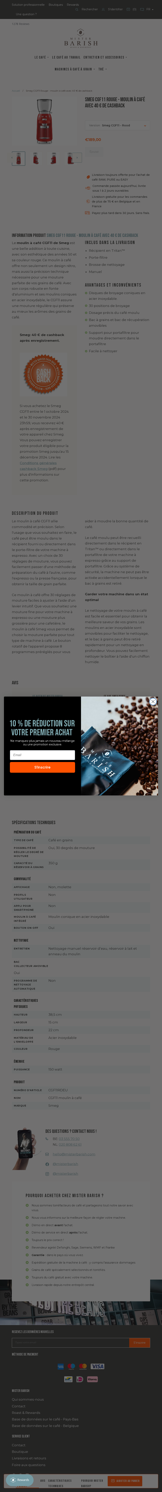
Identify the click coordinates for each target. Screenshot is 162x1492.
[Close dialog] (153, 701)
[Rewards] (20, 1480)
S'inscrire (42, 767)
